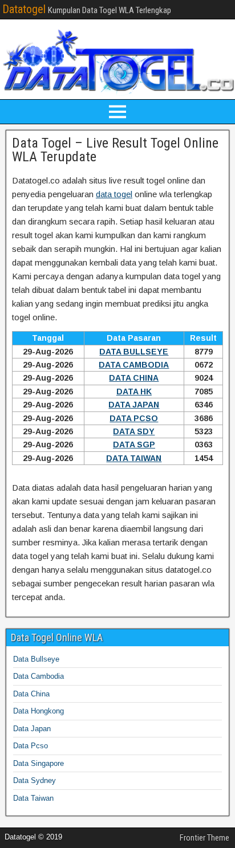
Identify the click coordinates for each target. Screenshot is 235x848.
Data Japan (32, 728)
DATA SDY (134, 431)
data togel (114, 194)
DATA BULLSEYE (133, 351)
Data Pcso (30, 745)
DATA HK (134, 391)
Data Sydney (34, 780)
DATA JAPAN (133, 404)
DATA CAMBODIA (134, 364)
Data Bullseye (36, 659)
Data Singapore (38, 763)
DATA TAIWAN (133, 458)
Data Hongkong (38, 711)
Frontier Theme (204, 838)
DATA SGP (134, 444)
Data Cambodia (38, 676)
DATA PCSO (134, 418)
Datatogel (24, 9)
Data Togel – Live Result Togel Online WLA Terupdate (115, 150)
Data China (31, 694)
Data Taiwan (33, 798)
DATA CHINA (134, 377)
